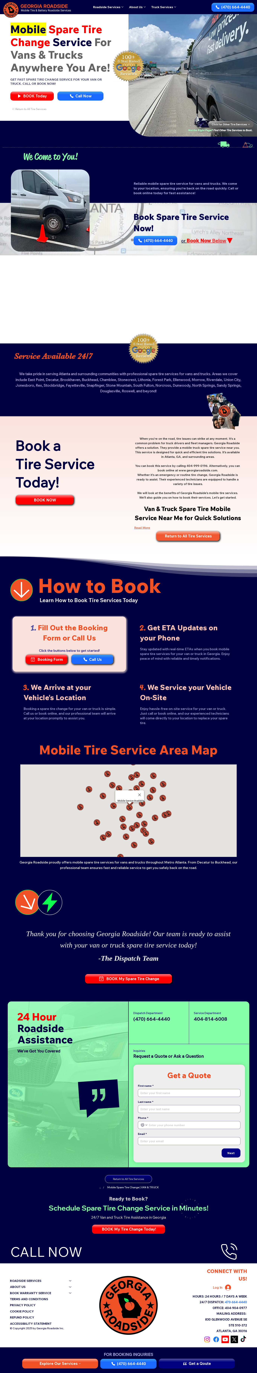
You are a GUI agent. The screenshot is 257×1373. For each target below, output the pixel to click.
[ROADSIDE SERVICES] (70, 1281)
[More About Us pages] (145, 7)
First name (146, 1085)
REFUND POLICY (22, 1317)
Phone (143, 1118)
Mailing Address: (231, 1313)
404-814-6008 (210, 1019)
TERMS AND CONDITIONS (29, 1299)
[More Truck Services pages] (175, 7)
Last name (145, 1102)
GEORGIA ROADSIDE (44, 6)
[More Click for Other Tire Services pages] (249, 124)
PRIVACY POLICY (23, 1305)
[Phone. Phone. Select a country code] (144, 1125)
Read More (142, 527)
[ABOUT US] (70, 1287)
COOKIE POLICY (22, 1311)
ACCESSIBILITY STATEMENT (31, 1323)
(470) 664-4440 (151, 1019)
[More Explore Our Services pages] (80, 1364)
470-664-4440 (236, 1302)
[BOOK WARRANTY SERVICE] (70, 1293)
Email (142, 1134)
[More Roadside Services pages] (122, 7)
